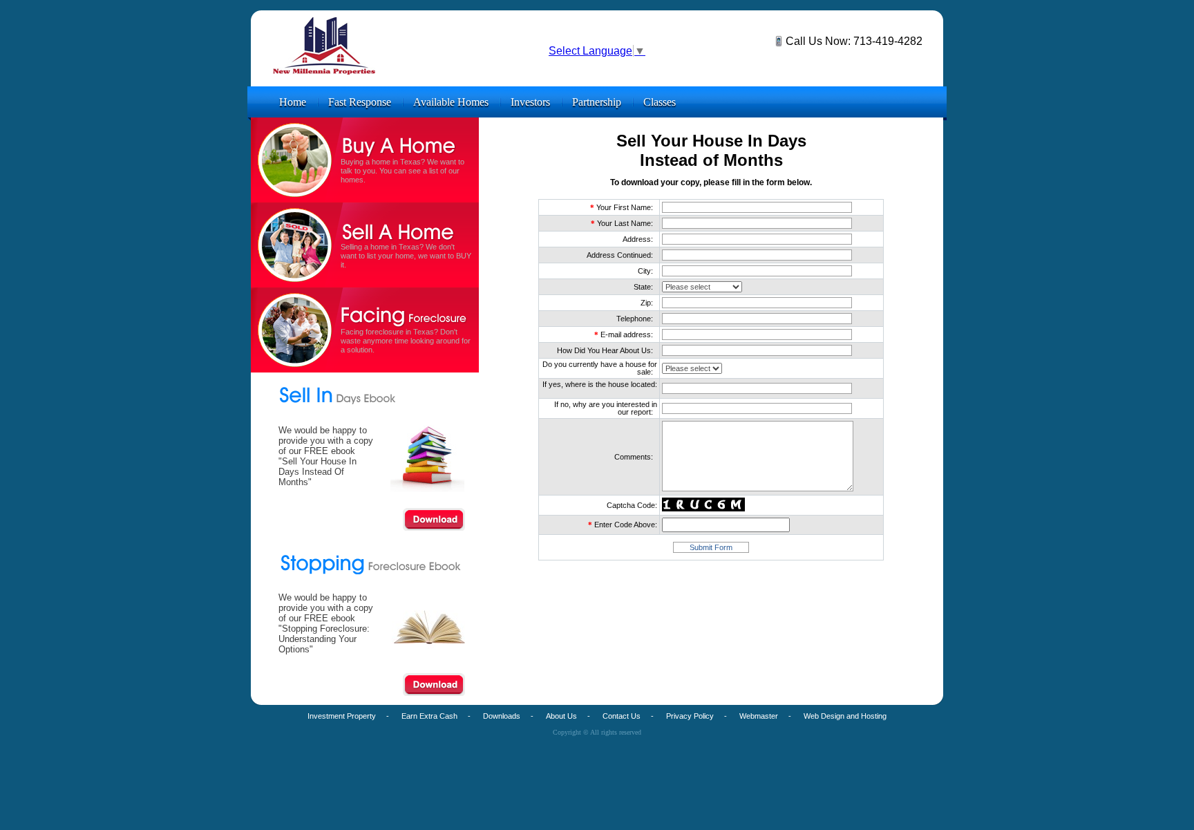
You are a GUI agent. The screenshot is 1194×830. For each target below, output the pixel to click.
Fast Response (359, 102)
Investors (530, 102)
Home (292, 102)
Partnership (596, 102)
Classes (659, 102)
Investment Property (341, 716)
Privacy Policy (690, 716)
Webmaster (758, 716)
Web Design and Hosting (845, 716)
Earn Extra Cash (429, 716)
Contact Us (622, 716)
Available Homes (451, 102)
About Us (561, 716)
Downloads (501, 716)
